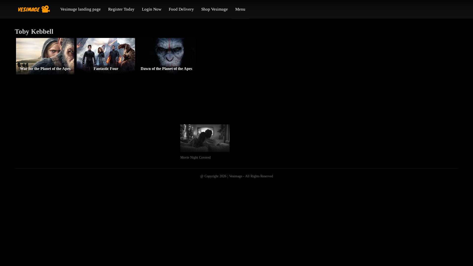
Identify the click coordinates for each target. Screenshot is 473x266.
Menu (240, 9)
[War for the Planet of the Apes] (45, 56)
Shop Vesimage (214, 9)
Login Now (151, 9)
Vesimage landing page (80, 9)
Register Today (121, 9)
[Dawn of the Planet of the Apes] (166, 56)
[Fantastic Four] (106, 56)
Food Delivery (181, 9)
